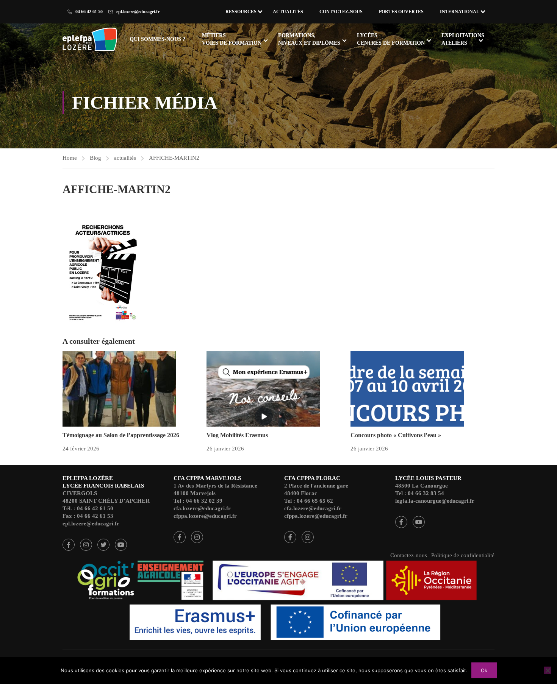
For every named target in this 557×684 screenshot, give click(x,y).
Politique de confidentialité (462, 555)
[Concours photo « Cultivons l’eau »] (407, 388)
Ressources (241, 11)
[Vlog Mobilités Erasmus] (263, 388)
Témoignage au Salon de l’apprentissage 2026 (121, 435)
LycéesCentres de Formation (391, 39)
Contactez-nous (341, 11)
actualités (125, 158)
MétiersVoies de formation (231, 39)
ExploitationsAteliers (462, 39)
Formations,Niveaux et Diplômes (309, 39)
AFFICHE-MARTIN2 (174, 158)
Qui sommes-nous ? (157, 39)
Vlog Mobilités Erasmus (237, 435)
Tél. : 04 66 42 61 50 (88, 508)
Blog (95, 158)
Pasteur (401, 522)
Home (70, 158)
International (459, 11)
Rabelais (69, 545)
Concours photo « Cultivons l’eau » (395, 435)
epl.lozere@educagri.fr (138, 11)
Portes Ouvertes (401, 11)
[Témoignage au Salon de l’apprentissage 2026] (119, 388)
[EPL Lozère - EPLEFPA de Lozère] (91, 40)
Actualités (288, 11)
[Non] (547, 670)
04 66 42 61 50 (89, 11)
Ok (484, 670)
